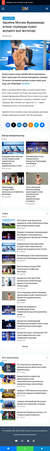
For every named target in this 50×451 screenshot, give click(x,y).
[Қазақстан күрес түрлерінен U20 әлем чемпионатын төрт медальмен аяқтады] (8, 336)
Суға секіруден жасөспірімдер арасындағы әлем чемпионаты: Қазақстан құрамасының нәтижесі (34, 194)
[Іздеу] (47, 9)
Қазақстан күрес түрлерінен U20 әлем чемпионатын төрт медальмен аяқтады (32, 335)
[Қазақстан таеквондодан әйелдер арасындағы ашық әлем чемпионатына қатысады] (8, 324)
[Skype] (36, 125)
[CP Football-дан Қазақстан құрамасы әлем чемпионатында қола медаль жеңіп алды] (8, 223)
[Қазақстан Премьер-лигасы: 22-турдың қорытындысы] (8, 415)
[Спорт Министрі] (25, 9)
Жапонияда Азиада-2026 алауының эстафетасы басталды (13, 190)
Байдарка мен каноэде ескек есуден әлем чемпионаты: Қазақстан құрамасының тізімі (12, 161)
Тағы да (25, 346)
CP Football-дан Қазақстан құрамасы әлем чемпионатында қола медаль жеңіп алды (32, 223)
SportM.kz (26, 84)
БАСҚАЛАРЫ (8, 18)
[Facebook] (7, 125)
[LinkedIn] (19, 125)
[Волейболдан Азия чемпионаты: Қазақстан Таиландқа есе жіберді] (37, 148)
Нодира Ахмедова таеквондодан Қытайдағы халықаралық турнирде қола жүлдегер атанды (32, 234)
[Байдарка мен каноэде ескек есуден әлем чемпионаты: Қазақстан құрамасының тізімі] (13, 148)
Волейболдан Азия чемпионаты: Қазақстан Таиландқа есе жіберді (36, 160)
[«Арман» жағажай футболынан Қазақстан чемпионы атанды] (8, 404)
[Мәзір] (3, 9)
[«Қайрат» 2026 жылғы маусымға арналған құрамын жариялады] (8, 393)
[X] (13, 125)
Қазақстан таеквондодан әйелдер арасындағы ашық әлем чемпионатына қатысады (32, 323)
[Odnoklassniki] (30, 125)
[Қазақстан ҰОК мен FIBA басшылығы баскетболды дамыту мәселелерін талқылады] (8, 281)
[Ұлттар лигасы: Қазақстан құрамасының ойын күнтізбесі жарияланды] (8, 368)
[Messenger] (42, 125)
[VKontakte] (25, 125)
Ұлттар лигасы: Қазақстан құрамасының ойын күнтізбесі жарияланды (32, 367)
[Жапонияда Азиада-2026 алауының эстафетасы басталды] (13, 178)
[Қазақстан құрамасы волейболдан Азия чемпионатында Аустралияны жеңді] (8, 310)
